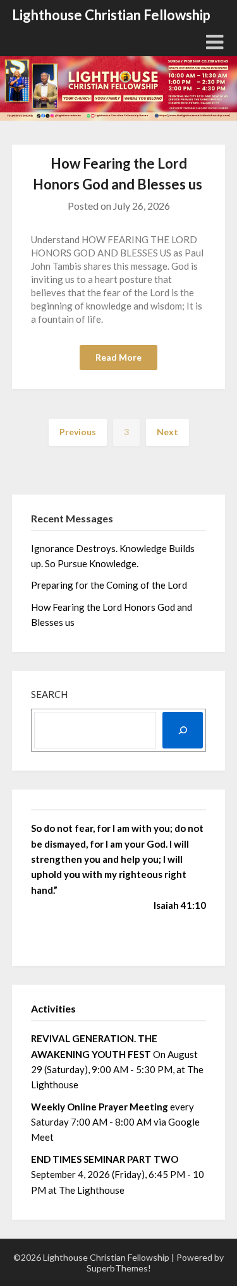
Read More (118, 357)
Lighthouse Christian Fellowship (111, 14)
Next (167, 431)
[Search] (182, 730)
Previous (77, 431)
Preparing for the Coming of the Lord (110, 585)
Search (49, 694)
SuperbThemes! (119, 1268)
